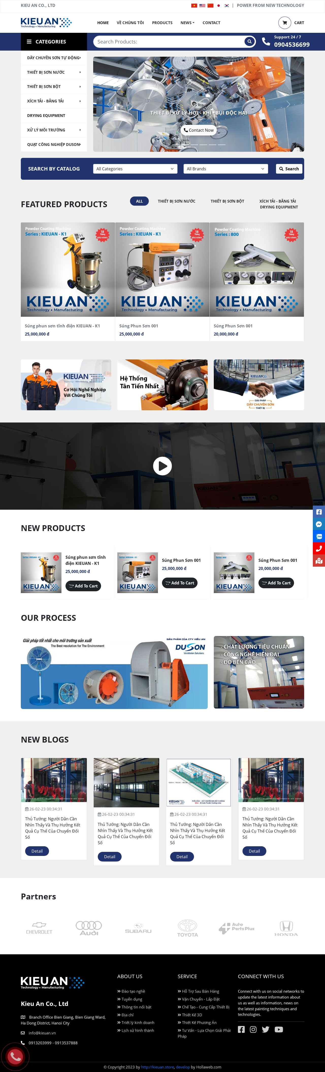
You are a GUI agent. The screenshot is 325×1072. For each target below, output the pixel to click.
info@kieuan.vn (42, 1032)
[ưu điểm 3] (66, 384)
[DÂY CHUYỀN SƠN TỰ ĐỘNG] (203, 145)
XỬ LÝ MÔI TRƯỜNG (46, 129)
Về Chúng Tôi (130, 22)
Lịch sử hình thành (137, 1030)
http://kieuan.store (157, 1066)
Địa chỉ (127, 1014)
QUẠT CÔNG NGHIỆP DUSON (53, 144)
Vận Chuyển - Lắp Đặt (200, 999)
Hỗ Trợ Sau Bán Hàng (200, 991)
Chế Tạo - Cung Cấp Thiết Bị (205, 1006)
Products (162, 22)
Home (103, 22)
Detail (37, 851)
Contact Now (164, 130)
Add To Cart (86, 586)
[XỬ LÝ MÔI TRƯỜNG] (185, 145)
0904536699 (292, 44)
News (186, 22)
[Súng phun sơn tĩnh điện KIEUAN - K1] (68, 269)
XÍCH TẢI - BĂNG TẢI (45, 100)
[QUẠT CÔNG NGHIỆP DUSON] (176, 145)
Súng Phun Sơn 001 (138, 326)
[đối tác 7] (286, 928)
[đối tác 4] (39, 928)
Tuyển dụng (131, 999)
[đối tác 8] (236, 928)
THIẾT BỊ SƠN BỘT (44, 86)
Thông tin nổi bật (136, 1006)
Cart (298, 22)
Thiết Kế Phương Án (199, 1022)
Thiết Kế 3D (191, 1014)
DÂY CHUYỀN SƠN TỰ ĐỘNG (53, 57)
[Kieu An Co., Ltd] (46, 22)
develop (183, 1066)
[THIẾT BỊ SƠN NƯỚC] (212, 145)
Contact (211, 22)
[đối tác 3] (88, 928)
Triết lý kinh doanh (137, 1022)
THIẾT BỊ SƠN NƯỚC (46, 72)
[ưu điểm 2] (162, 384)
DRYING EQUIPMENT (46, 115)
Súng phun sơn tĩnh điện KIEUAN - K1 (62, 326)
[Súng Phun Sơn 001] (162, 269)
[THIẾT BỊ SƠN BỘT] (221, 145)
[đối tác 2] (138, 928)
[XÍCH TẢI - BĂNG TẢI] (194, 145)
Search (292, 169)
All (139, 201)
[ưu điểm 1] (259, 384)
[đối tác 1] (187, 928)
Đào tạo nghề (133, 991)
